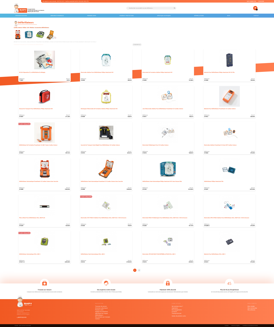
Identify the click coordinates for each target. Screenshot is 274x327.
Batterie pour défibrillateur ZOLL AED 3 (214, 254)
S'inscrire (261, 1)
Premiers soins (99, 309)
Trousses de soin (176, 313)
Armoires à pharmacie (101, 308)
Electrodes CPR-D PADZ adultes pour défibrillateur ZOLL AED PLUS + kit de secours (226, 217)
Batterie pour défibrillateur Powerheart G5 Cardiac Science (220, 108)
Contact (97, 318)
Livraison (174, 311)
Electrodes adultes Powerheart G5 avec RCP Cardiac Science (220, 145)
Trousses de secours (101, 306)
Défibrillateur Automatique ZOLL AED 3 (29, 254)
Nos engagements (177, 309)
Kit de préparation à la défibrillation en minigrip (32, 72)
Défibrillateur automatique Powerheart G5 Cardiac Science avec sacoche (38, 181)
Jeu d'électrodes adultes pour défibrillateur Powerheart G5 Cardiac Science (162, 108)
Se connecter (252, 1)
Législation (175, 308)
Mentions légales (235, 325)
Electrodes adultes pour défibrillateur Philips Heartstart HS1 (97, 72)
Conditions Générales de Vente (250, 325)
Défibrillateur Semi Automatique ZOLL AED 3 (93, 254)
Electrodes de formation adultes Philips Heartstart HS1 (157, 72)
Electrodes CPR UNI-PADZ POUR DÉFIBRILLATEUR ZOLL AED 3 (158, 254)
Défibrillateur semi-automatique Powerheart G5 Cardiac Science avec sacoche (102, 181)
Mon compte (251, 306)
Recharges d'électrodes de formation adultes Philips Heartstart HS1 (99, 108)
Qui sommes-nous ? (177, 306)
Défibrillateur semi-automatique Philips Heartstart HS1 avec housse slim (162, 181)
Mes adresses (251, 309)
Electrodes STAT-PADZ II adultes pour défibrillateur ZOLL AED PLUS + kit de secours (103, 217)
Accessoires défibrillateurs (42, 27)
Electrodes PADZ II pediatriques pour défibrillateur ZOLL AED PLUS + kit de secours (164, 217)
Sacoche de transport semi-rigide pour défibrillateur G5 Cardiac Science (100, 145)
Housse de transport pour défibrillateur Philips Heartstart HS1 (36, 108)
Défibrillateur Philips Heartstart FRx (213, 181)
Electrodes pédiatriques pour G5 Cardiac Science (155, 145)
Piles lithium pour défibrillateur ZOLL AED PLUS (32, 217)
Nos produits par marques (102, 317)
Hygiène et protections (101, 311)
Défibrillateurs (99, 315)
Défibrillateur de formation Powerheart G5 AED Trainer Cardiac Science (38, 145)
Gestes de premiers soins (179, 316)
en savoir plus (137, 44)
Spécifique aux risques (101, 313)
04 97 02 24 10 (22, 317)
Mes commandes (252, 308)
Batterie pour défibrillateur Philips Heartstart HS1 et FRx (219, 72)
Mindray (32, 27)
